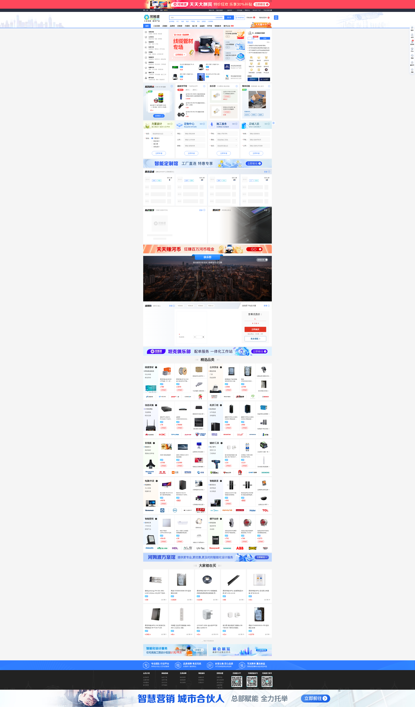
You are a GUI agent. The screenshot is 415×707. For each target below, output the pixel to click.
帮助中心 (247, 10)
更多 (268, 42)
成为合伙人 (220, 682)
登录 (264, 38)
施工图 (155, 144)
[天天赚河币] (261, 24)
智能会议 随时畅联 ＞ (199, 466)
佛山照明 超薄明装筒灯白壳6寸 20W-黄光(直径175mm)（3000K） (187, 74)
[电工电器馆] (196, 45)
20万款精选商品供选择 (224, 664)
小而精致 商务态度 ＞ (199, 504)
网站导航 (152, 10)
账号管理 (146, 685)
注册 (161, 10)
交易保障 (183, 673)
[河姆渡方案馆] (207, 557)
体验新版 (276, 17)
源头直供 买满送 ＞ (198, 429)
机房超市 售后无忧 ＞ (264, 429)
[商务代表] (207, 163)
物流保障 (183, 677)
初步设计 (156, 141)
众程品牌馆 (219, 17)
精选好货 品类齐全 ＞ (199, 376)
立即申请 (158, 153)
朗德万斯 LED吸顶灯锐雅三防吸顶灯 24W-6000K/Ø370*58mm (213, 64)
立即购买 (255, 329)
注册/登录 (146, 680)
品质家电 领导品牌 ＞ (264, 489)
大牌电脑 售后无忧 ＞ (199, 489)
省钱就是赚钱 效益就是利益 (257, 664)
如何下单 (164, 677)
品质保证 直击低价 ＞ (199, 452)
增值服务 (201, 673)
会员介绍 (146, 673)
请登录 (166, 10)
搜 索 (229, 17)
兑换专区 (229, 10)
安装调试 (201, 680)
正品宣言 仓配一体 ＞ (264, 452)
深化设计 (156, 146)
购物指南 (165, 673)
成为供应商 (220, 680)
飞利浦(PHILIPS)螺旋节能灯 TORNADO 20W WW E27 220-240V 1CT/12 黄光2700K (213, 74)
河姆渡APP (237, 673)
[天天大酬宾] (207, 351)
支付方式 (164, 682)
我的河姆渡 (219, 10)
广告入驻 (219, 687)
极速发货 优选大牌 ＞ (199, 414)
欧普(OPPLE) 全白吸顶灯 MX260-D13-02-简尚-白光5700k (187, 64)
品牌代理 (219, 685)
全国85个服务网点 (192, 664)
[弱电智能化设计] (175, 650)
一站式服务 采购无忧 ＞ (199, 391)
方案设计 (156, 138)
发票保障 (183, 680)
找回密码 (146, 682)
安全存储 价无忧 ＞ (263, 391)
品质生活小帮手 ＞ (263, 504)
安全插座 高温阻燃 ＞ (264, 466)
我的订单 (211, 10)
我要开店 (219, 677)
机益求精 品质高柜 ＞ (264, 414)
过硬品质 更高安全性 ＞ (264, 376)
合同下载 (164, 680)
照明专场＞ (199, 527)
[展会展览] (240, 650)
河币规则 (164, 685)
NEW (244, 89)
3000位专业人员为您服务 (160, 664)
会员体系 (146, 677)
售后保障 (183, 682)
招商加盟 (220, 673)
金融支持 (201, 677)
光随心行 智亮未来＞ (199, 542)
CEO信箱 (239, 10)
